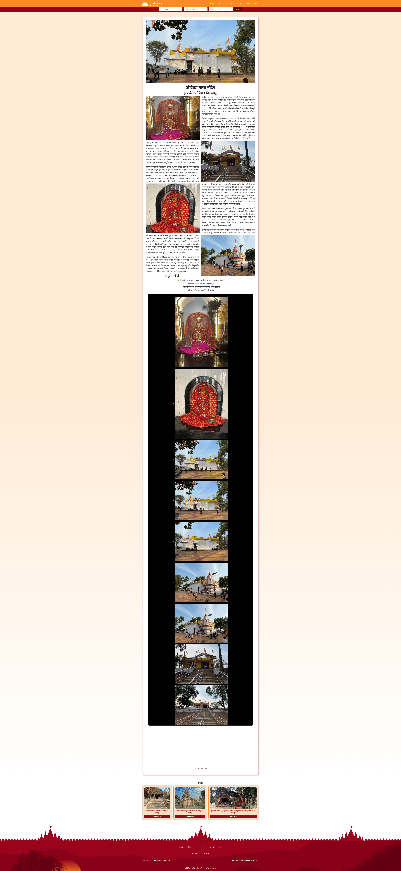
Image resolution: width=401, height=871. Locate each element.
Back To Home (201, 769)
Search (238, 9)
